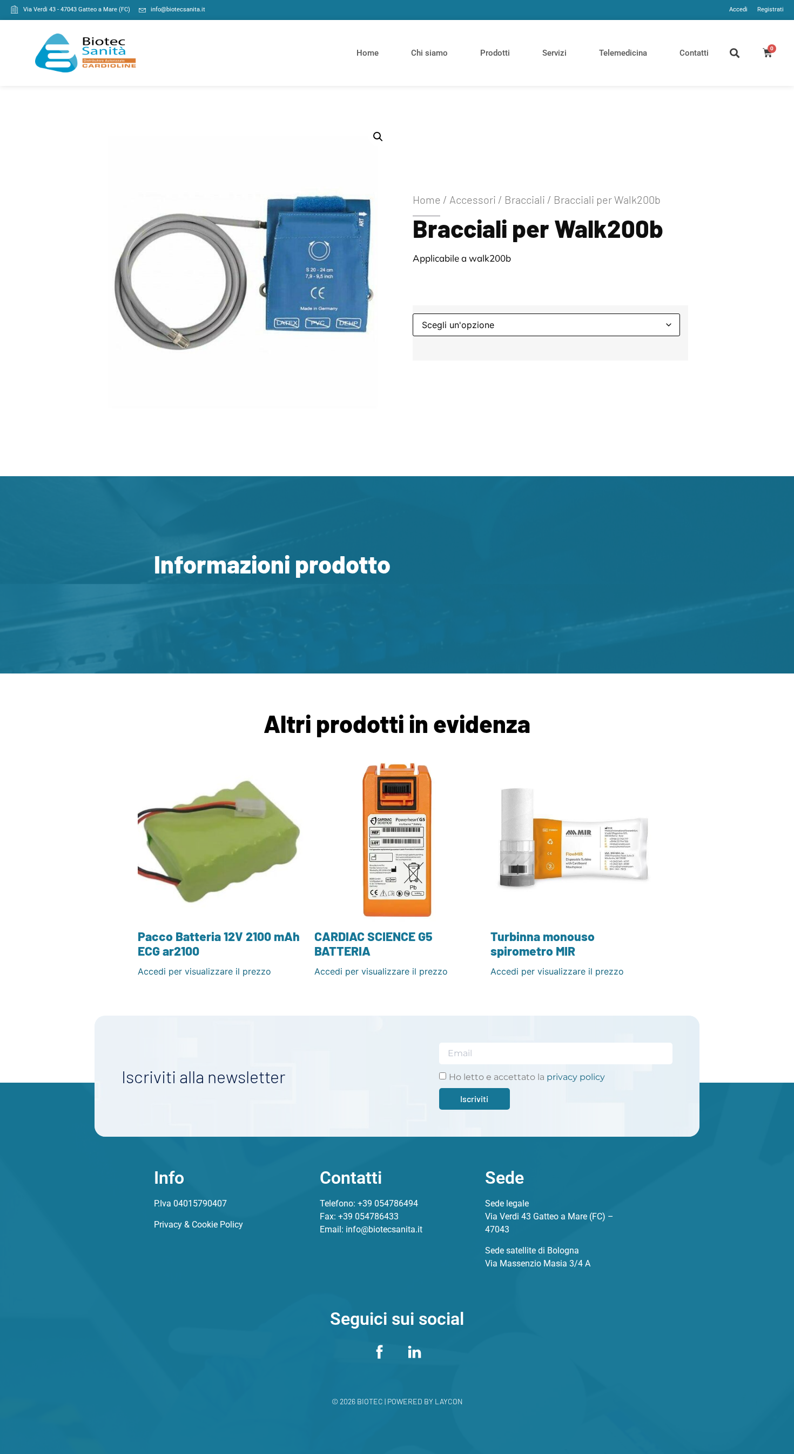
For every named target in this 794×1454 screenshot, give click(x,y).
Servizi (554, 53)
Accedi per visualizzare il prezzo (204, 971)
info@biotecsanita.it (384, 1229)
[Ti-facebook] (379, 1351)
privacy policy (576, 1077)
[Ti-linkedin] (414, 1351)
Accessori (472, 199)
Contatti (694, 53)
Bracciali (524, 199)
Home (367, 53)
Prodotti (495, 53)
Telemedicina (623, 53)
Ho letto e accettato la (527, 1077)
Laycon (449, 1401)
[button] (735, 53)
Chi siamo (429, 53)
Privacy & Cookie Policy (198, 1224)
